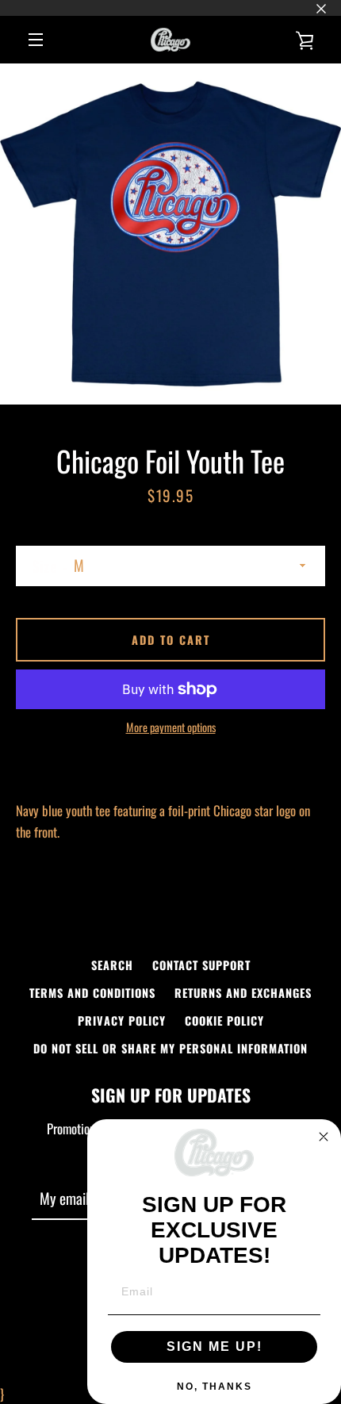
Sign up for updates (171, 1094)
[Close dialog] (323, 1136)
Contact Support (201, 965)
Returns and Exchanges (243, 992)
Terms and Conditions (92, 992)
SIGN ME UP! (214, 1346)
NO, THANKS (214, 1386)
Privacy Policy (122, 1020)
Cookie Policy (224, 1020)
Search (112, 965)
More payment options (171, 727)
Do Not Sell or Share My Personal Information (170, 1048)
